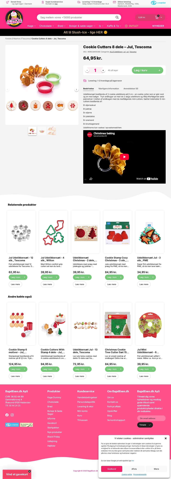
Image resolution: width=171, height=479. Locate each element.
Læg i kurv (140, 70)
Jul (124, 52)
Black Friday (53, 436)
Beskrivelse (88, 88)
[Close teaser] (29, 471)
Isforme (51, 418)
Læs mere (15, 284)
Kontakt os (112, 402)
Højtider (51, 445)
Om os (110, 397)
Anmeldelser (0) (131, 88)
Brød (60, 25)
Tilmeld (142, 425)
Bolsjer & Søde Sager (54, 412)
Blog (109, 415)
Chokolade (45, 25)
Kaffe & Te (113, 25)
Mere (156, 469)
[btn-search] (117, 17)
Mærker (16, 38)
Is (100, 25)
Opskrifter (112, 411)
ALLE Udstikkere (116, 52)
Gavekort (52, 423)
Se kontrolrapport (116, 420)
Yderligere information (108, 88)
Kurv (79, 415)
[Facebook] (7, 414)
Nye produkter (54, 432)
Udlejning (52, 441)
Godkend (111, 469)
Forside (8, 38)
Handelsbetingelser (87, 397)
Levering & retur (85, 406)
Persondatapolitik (140, 474)
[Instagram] (12, 414)
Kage (30, 25)
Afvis (134, 469)
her (133, 461)
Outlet (134, 25)
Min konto (82, 411)
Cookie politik (127, 474)
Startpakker (53, 427)
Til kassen (82, 420)
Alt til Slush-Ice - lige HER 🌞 (86, 32)
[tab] (90, 88)
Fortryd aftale (114, 406)
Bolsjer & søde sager (81, 25)
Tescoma (26, 38)
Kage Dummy (54, 397)
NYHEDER (158, 25)
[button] (165, 438)
